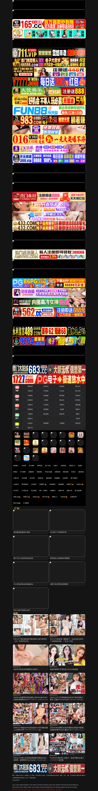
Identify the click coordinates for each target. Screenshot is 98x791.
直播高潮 (57, 472)
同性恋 (78, 418)
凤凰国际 (39, 472)
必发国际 (65, 478)
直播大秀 (69, 490)
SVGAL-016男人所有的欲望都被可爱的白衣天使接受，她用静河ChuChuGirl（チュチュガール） (30, 760)
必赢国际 (31, 472)
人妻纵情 (62, 423)
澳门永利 (48, 465)
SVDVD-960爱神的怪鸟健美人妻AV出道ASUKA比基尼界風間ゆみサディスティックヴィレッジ (30, 698)
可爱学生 (62, 405)
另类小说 (30, 428)
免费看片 (53, 490)
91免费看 (26, 503)
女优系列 (46, 405)
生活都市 (30, 423)
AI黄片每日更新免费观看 (59, 584)
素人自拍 (77, 391)
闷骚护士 (77, 409)
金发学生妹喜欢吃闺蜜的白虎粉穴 (25, 669)
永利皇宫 (34, 484)
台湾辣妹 (30, 395)
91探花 (46, 400)
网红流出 (62, 400)
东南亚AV (77, 395)
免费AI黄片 (73, 497)
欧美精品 (62, 386)
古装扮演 (30, 405)
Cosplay (62, 391)
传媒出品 (30, 418)
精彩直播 (65, 472)
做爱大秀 (61, 490)
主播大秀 (16, 478)
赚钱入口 (55, 497)
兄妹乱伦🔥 (36, 497)
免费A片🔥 (26, 497)
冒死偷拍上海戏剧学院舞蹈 (60, 558)
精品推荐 (30, 386)
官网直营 (39, 465)
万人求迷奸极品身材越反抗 (23, 584)
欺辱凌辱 (30, 400)
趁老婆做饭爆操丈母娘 (21, 532)
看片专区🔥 (45, 497)
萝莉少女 (77, 386)
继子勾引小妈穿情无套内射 (23, 558)
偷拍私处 (40, 478)
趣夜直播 (49, 478)
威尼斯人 (16, 465)
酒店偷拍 (81, 472)
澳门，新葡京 (43, 490)
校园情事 (46, 423)
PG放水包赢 (48, 472)
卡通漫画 (30, 414)
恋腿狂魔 (77, 405)
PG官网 (24, 465)
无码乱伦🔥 (79, 484)
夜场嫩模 (57, 478)
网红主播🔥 (16, 503)
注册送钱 (63, 465)
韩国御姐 (46, 395)
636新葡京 (52, 484)
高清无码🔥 (64, 497)
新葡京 (15, 472)
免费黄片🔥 (70, 484)
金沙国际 (34, 490)
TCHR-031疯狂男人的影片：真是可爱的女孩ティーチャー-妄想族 (67, 759)
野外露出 (77, 400)
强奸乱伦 (46, 386)
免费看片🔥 (42, 484)
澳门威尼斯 (78, 490)
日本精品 (46, 391)
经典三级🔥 (16, 497)
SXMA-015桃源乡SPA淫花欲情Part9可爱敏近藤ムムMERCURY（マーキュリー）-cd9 (30, 728)
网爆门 (78, 414)
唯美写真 (62, 414)
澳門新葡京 (25, 484)
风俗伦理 (77, 423)
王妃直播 (24, 478)
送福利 (80, 465)
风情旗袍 (30, 409)
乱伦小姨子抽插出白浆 (21, 610)
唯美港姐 (62, 395)
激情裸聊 (61, 484)
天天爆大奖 (25, 490)
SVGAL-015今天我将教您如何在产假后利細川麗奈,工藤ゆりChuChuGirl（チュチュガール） (67, 698)
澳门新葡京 (74, 478)
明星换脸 (46, 409)
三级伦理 (30, 391)
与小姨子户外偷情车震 (58, 532)
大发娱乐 (16, 484)
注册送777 (72, 465)
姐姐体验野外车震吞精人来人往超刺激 (64, 669)
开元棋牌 (31, 465)
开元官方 (16, 490)
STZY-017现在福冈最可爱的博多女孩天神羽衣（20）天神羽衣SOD (30, 640)
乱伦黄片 (32, 478)
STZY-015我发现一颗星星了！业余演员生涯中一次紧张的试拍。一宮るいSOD (66, 640)
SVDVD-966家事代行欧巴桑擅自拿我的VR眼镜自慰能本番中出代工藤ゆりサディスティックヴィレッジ (67, 729)
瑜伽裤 (62, 409)
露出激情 (46, 414)
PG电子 (55, 465)
